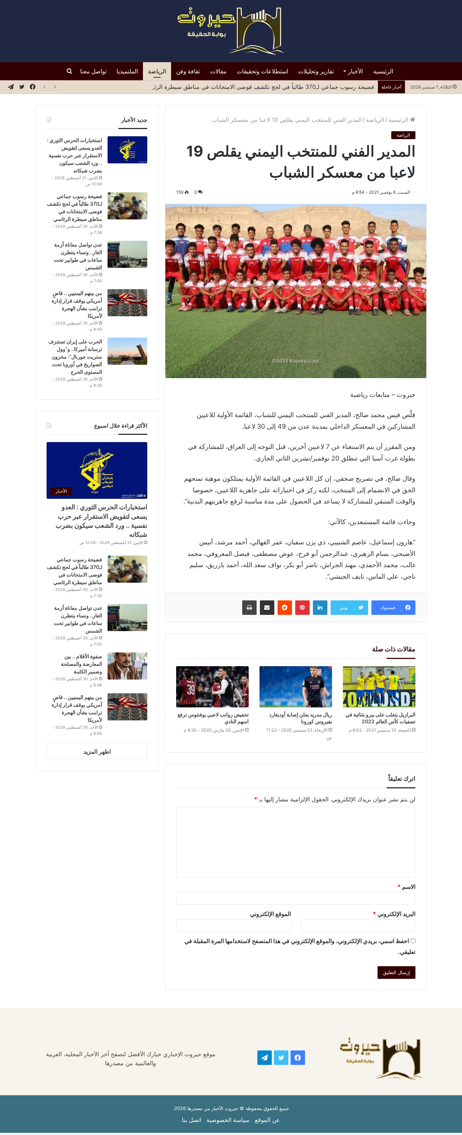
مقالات (218, 71)
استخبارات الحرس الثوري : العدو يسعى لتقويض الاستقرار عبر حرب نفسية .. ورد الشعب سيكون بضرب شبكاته (74, 155)
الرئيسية (383, 71)
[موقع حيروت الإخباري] (231, 31)
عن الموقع (267, 1119)
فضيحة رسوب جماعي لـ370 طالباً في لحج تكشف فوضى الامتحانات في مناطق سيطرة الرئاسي (256, 86)
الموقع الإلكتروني (270, 913)
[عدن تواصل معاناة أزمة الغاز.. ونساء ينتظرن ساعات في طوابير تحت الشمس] (127, 254)
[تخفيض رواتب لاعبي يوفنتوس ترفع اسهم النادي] (212, 686)
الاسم (406, 886)
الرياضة (157, 71)
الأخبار (355, 71)
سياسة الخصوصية (227, 1119)
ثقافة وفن (188, 71)
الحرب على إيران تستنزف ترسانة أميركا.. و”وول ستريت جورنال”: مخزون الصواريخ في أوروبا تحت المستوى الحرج (75, 356)
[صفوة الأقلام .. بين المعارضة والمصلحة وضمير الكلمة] (127, 666)
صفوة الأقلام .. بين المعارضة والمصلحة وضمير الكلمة (81, 663)
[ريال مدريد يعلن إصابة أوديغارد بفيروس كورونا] (296, 686)
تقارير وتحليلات (316, 71)
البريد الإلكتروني (394, 913)
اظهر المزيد (97, 751)
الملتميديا (127, 71)
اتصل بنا (191, 1119)
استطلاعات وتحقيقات (262, 71)
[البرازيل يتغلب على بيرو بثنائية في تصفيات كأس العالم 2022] (379, 686)
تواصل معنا (93, 71)
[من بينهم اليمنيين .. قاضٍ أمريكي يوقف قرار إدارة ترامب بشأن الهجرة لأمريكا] (127, 302)
